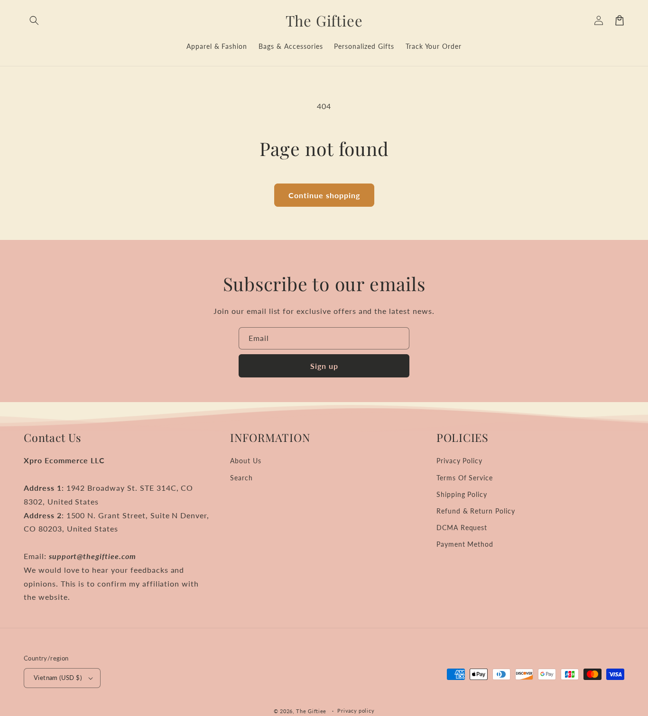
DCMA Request (462, 527)
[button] (34, 20)
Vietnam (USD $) (58, 677)
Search (241, 478)
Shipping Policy (461, 494)
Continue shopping (324, 195)
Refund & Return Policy (475, 511)
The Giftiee (311, 711)
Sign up (324, 365)
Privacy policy (355, 710)
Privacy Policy (459, 461)
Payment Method (464, 544)
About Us (245, 461)
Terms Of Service (464, 478)
